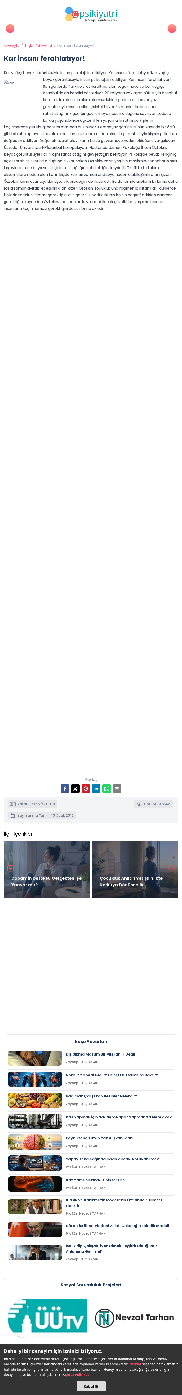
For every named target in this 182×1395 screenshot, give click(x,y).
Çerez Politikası (77, 1374)
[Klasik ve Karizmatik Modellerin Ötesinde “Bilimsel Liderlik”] (35, 1206)
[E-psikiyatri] (91, 14)
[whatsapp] (106, 788)
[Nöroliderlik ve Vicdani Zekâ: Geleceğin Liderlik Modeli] (35, 1229)
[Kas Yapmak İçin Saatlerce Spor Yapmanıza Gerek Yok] (35, 1121)
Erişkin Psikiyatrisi (38, 45)
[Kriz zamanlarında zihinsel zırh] (35, 1184)
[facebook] (65, 788)
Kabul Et (91, 1386)
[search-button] (10, 28)
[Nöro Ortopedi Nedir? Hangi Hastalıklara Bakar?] (35, 1079)
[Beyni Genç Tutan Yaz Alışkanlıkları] (35, 1142)
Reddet (135, 1364)
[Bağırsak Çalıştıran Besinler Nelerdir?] (35, 1100)
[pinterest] (86, 788)
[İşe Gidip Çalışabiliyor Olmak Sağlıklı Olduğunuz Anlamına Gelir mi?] (35, 1252)
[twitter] (75, 788)
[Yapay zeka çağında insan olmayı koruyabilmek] (35, 1163)
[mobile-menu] (172, 28)
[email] (117, 788)
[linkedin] (96, 788)
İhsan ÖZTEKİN (42, 804)
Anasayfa (11, 45)
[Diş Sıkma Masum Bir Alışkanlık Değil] (35, 1058)
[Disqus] (91, 964)
